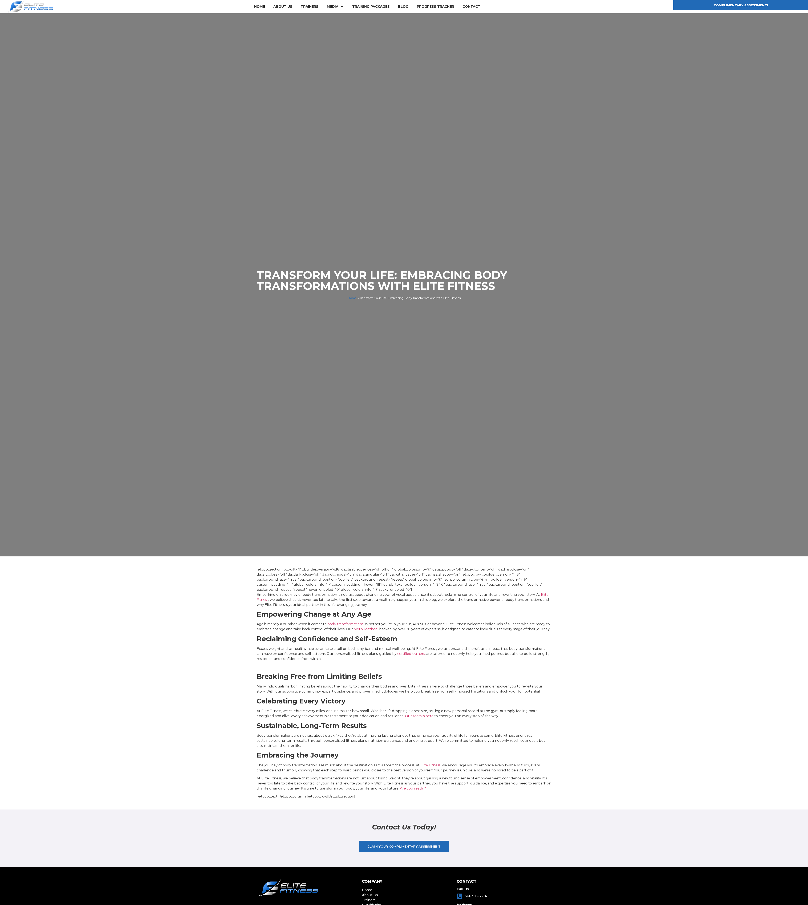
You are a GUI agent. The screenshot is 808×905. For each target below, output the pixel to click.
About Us (282, 7)
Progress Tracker (435, 7)
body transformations (345, 624)
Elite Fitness (430, 765)
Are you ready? (413, 788)
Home (259, 7)
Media (332, 7)
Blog (403, 7)
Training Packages (371, 7)
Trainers (309, 7)
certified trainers (411, 654)
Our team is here (419, 716)
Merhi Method (366, 629)
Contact (471, 7)
